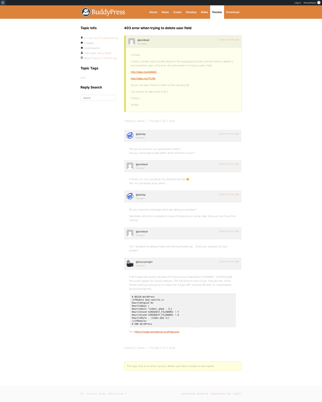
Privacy (102, 393)
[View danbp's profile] (130, 135)
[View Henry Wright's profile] (130, 263)
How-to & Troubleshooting (103, 38)
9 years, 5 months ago (229, 39)
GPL (82, 393)
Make (204, 12)
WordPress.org (188, 393)
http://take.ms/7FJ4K (143, 78)
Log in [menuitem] (298, 2)
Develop (191, 12)
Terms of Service (115, 393)
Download (232, 12)
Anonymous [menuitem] (310, 2)
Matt (229, 393)
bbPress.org (202, 393)
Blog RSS (237, 393)
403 (82, 77)
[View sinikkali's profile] (131, 41)
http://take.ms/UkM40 (143, 72)
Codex (177, 12)
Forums (217, 12)
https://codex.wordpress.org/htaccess (156, 331)
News (165, 12)
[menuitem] (3, 2)
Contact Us (92, 393)
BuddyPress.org (103, 12)
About (153, 12)
